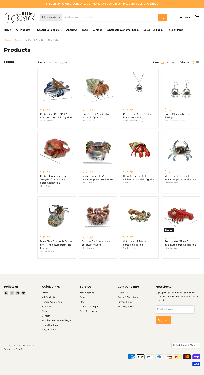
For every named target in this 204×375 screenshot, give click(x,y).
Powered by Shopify (13, 349)
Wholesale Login (89, 306)
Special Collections (48, 30)
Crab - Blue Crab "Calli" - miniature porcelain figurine (56, 115)
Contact (97, 30)
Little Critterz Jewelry (133, 120)
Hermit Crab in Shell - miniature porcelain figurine (139, 177)
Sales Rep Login (153, 30)
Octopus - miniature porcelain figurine (134, 243)
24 (162, 62)
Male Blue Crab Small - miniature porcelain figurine (180, 177)
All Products (23, 30)
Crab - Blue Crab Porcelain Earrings (179, 115)
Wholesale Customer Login (122, 30)
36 (167, 62)
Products (20, 40)
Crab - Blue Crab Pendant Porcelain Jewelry (138, 115)
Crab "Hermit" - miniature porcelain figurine (96, 115)
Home (7, 30)
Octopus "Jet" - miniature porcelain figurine (96, 243)
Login (187, 17)
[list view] (198, 62)
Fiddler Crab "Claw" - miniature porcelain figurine (97, 177)
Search (83, 297)
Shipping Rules (126, 306)
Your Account (87, 292)
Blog (85, 30)
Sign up (163, 320)
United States (184, 345)
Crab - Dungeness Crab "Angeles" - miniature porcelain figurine (53, 179)
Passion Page (175, 30)
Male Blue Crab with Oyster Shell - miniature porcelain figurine (56, 245)
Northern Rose (130, 182)
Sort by (41, 62)
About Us (71, 30)
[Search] (162, 17)
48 (172, 62)
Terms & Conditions (128, 297)
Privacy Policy (125, 302)
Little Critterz (46, 120)
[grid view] (193, 62)
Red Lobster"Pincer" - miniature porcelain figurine (180, 243)
